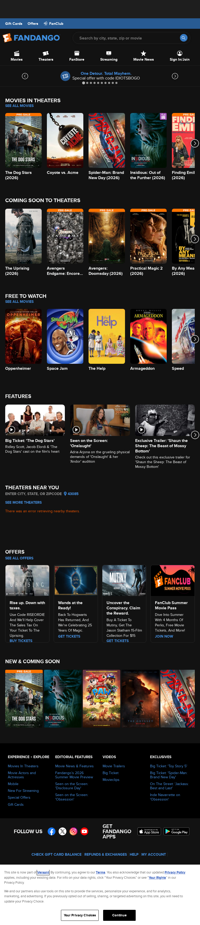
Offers (33, 23)
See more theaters (23, 502)
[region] (100, 895)
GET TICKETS (118, 640)
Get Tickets (69, 636)
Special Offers (19, 797)
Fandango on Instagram (73, 831)
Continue (119, 915)
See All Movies (19, 105)
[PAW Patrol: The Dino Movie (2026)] (99, 699)
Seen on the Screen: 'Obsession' (71, 797)
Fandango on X (62, 831)
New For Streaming (23, 790)
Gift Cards (13, 23)
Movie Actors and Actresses (22, 775)
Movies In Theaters (23, 766)
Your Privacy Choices (80, 915)
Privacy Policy (175, 872)
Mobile (13, 783)
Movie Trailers (114, 766)
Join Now (164, 636)
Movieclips (111, 779)
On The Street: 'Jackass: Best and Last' (169, 786)
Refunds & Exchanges (105, 854)
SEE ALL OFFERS (19, 558)
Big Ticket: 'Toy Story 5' (168, 766)
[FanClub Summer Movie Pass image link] (173, 579)
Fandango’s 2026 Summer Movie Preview (74, 775)
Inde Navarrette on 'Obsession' (165, 797)
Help (134, 854)
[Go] (184, 38)
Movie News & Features (74, 766)
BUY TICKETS (21, 640)
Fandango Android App (177, 831)
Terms (100, 872)
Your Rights (157, 877)
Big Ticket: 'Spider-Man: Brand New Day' (169, 775)
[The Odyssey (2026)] (138, 699)
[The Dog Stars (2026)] (21, 699)
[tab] (83, 82)
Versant (43, 872)
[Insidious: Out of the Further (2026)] (60, 699)
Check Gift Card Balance (57, 854)
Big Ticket (110, 772)
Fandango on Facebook (51, 831)
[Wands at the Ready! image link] (76, 579)
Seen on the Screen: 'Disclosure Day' (71, 786)
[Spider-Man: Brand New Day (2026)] (176, 699)
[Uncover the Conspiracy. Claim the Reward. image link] (124, 579)
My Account (153, 854)
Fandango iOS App (149, 831)
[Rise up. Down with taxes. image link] (27, 579)
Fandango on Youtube (84, 831)
